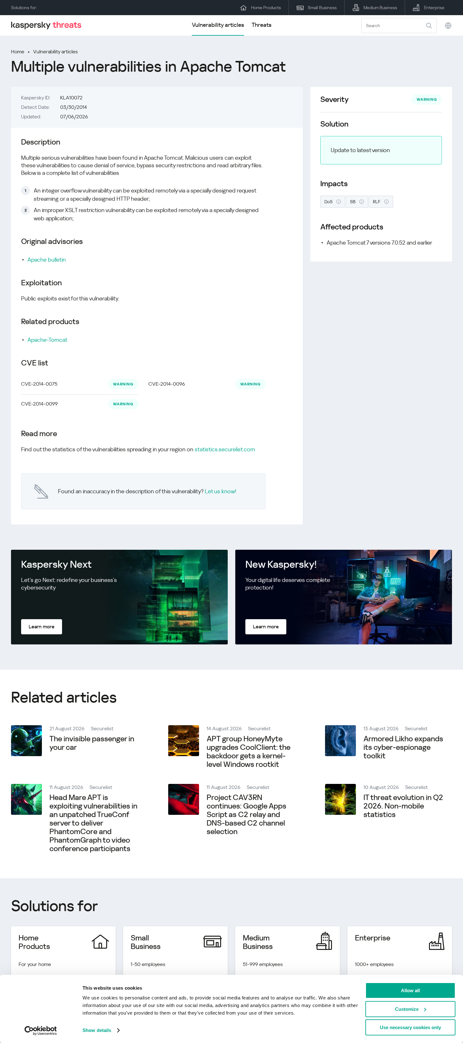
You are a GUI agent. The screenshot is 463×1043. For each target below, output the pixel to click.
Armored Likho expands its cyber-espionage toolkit (403, 747)
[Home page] (49, 25)
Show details (97, 1030)
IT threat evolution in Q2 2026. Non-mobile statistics (403, 806)
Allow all (410, 990)
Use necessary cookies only (410, 1027)
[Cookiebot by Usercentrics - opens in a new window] (40, 1030)
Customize (407, 1009)
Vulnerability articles (218, 24)
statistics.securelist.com (225, 449)
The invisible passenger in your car (91, 743)
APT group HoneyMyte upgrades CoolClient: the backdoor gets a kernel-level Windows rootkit (248, 751)
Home (17, 52)
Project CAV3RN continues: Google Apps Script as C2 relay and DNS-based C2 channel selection (246, 814)
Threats (262, 24)
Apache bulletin (46, 259)
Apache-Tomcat (47, 339)
